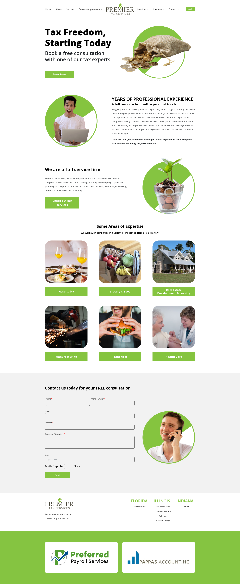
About (59, 9)
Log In (190, 9)
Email (47, 411)
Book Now (59, 74)
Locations (141, 9)
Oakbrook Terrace (163, 511)
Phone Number (97, 399)
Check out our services (62, 203)
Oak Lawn (163, 516)
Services (70, 9)
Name (48, 399)
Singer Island (140, 506)
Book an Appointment (89, 9)
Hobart (186, 506)
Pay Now (157, 9)
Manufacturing (66, 356)
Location (48, 422)
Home (48, 9)
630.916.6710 (64, 518)
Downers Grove (163, 506)
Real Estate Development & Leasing (173, 291)
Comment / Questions (54, 434)
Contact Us (174, 9)
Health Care (174, 356)
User (47, 455)
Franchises (120, 356)
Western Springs (163, 520)
